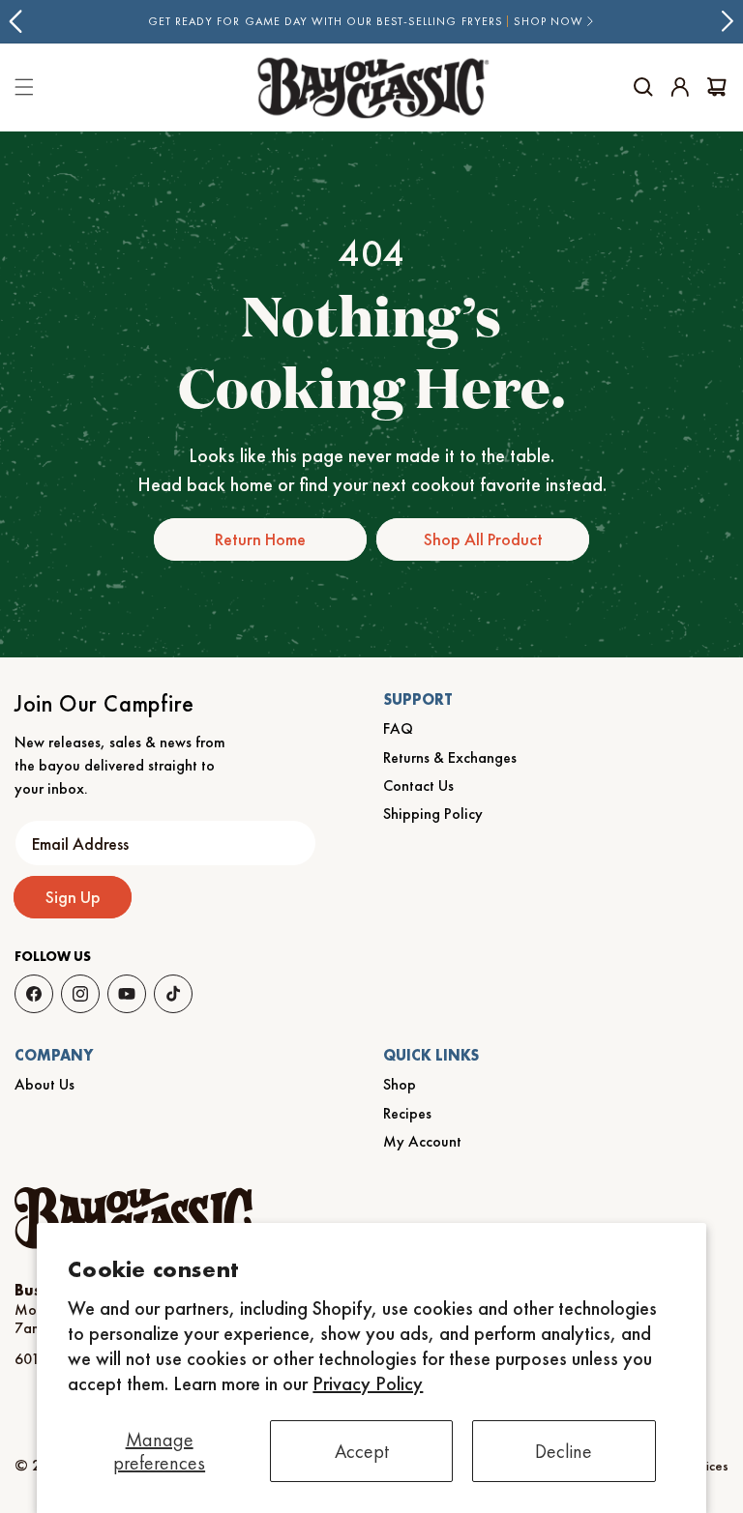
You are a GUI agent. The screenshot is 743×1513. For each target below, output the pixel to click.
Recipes (407, 1113)
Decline (563, 1451)
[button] (643, 87)
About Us (44, 1084)
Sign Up (73, 897)
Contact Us (418, 785)
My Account (422, 1141)
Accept (362, 1451)
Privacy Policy (367, 1383)
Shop (399, 1084)
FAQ (398, 728)
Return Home (260, 539)
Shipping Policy (433, 813)
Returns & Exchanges (450, 757)
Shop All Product (483, 539)
